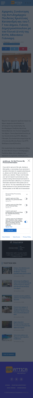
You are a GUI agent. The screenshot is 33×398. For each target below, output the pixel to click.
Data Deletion (6, 237)
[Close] (29, 161)
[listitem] (16, 194)
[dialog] (16, 199)
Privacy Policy (27, 237)
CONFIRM (10, 230)
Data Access (16, 237)
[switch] (25, 199)
